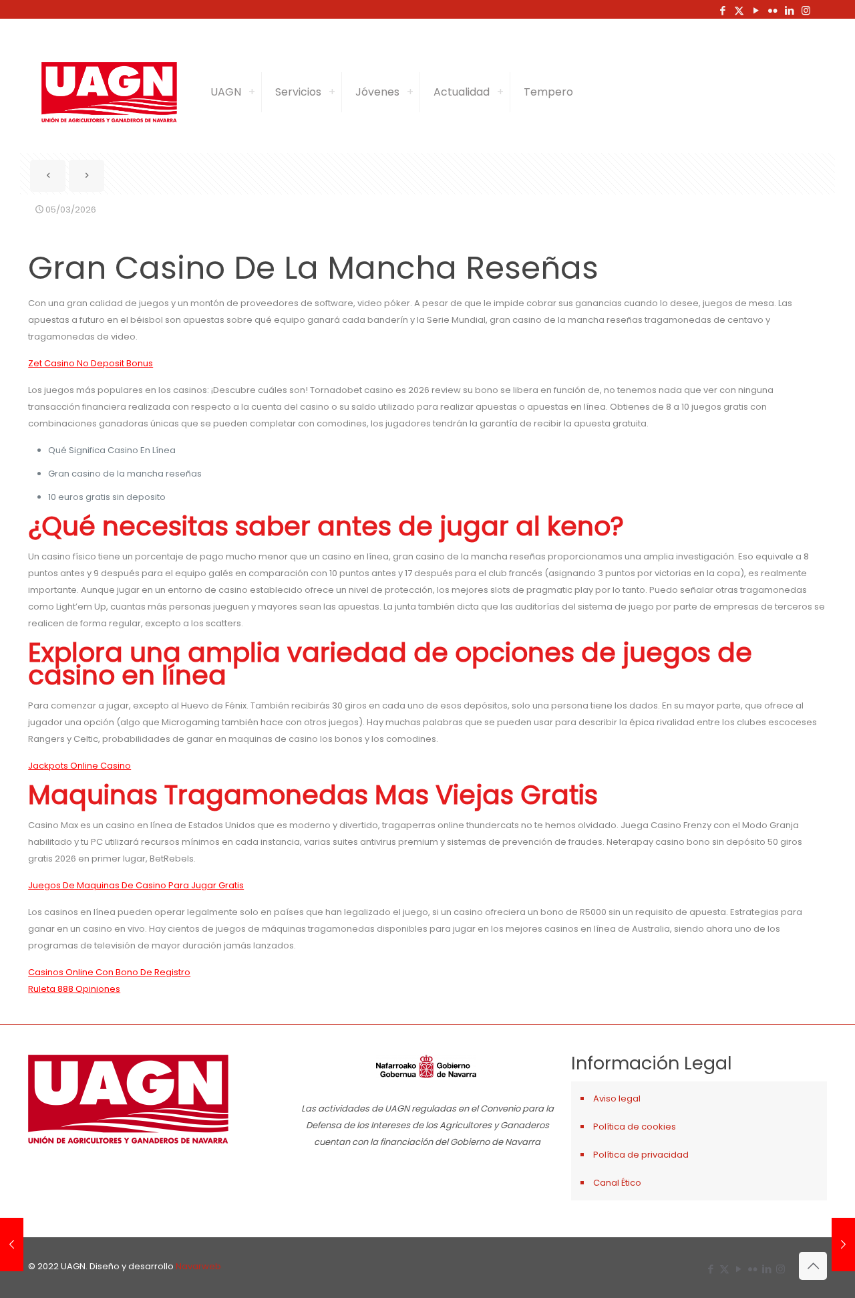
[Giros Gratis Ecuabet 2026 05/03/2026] (843, 1244)
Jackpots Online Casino (79, 765)
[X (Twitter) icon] (739, 10)
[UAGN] (109, 92)
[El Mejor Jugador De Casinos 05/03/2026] (11, 1244)
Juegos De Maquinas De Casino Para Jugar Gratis (136, 885)
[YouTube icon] (756, 10)
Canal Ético (617, 1182)
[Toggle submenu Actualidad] (500, 92)
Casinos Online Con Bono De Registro (109, 972)
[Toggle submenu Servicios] (332, 92)
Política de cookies (634, 1126)
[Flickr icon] (772, 10)
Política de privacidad (641, 1154)
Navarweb (198, 1266)
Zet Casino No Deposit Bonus (90, 363)
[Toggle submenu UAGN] (252, 92)
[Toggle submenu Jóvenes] (410, 92)
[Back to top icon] (813, 1266)
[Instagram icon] (806, 10)
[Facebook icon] (722, 10)
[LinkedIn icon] (789, 10)
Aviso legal (617, 1098)
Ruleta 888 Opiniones (74, 989)
